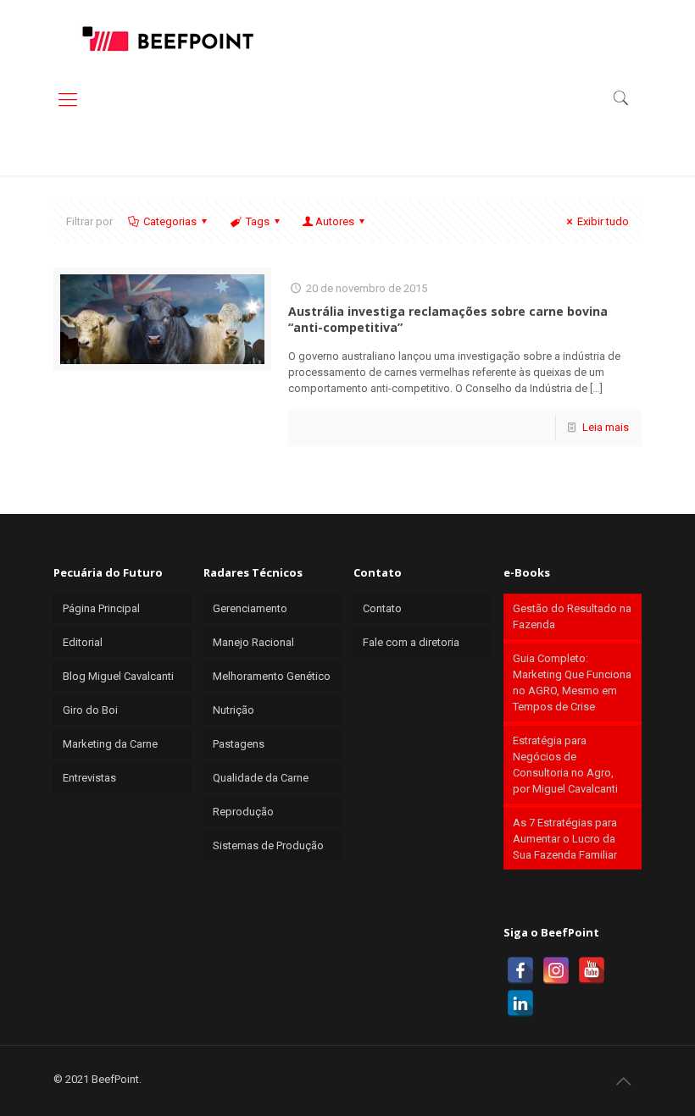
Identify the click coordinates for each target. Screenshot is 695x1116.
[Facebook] (520, 970)
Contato (382, 608)
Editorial (83, 642)
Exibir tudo (603, 221)
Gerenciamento (250, 608)
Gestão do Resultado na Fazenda (572, 616)
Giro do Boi (90, 710)
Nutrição (233, 710)
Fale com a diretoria (411, 642)
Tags (258, 221)
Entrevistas (89, 777)
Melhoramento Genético (272, 676)
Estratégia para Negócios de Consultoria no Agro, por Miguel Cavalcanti (565, 764)
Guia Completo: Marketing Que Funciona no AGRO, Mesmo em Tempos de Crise (572, 682)
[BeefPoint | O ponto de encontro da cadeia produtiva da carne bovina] (167, 38)
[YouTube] (591, 970)
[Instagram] (556, 970)
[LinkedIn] (520, 1003)
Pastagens (238, 744)
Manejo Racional (253, 642)
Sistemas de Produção (268, 845)
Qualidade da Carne (261, 777)
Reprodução (243, 811)
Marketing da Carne (110, 744)
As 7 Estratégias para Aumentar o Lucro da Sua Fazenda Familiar (565, 838)
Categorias (170, 221)
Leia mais (605, 427)
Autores (334, 221)
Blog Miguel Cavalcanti (118, 676)
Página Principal (101, 608)
